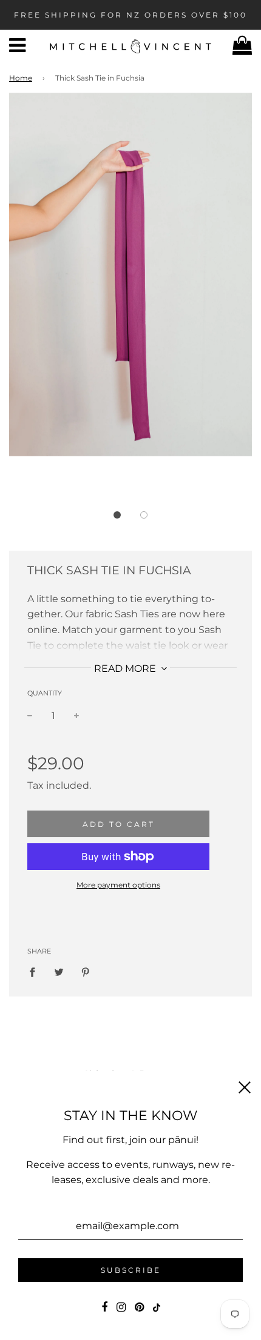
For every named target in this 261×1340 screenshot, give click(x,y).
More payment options (118, 884)
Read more (126, 668)
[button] (117, 515)
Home (20, 77)
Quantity (44, 693)
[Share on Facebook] (35, 972)
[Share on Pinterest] (85, 972)
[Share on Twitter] (59, 972)
